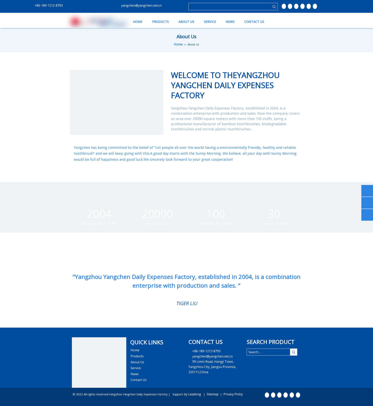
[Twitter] (296, 6)
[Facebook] (284, 6)
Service (136, 368)
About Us (137, 362)
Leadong (195, 394)
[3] (99, 364)
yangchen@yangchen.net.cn (141, 5)
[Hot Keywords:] (274, 6)
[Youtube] (302, 6)
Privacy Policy (233, 394)
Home (135, 350)
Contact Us (138, 380)
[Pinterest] (315, 6)
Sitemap (213, 394)
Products (137, 356)
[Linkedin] (290, 6)
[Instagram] (309, 6)
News (135, 374)
